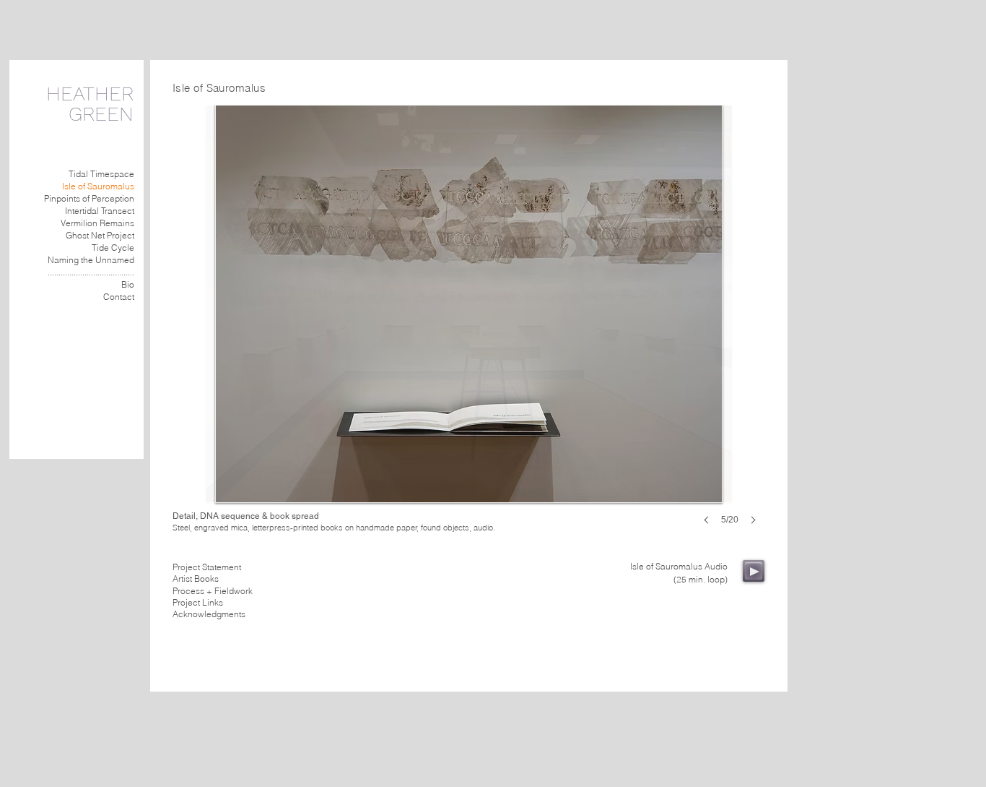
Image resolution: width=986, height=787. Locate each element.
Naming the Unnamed (91, 259)
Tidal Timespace (101, 173)
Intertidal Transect (99, 210)
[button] (469, 329)
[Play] (753, 571)
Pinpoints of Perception (89, 198)
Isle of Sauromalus (98, 186)
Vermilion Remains (97, 223)
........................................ (91, 272)
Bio (127, 284)
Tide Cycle (113, 247)
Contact (118, 296)
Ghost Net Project (100, 235)
